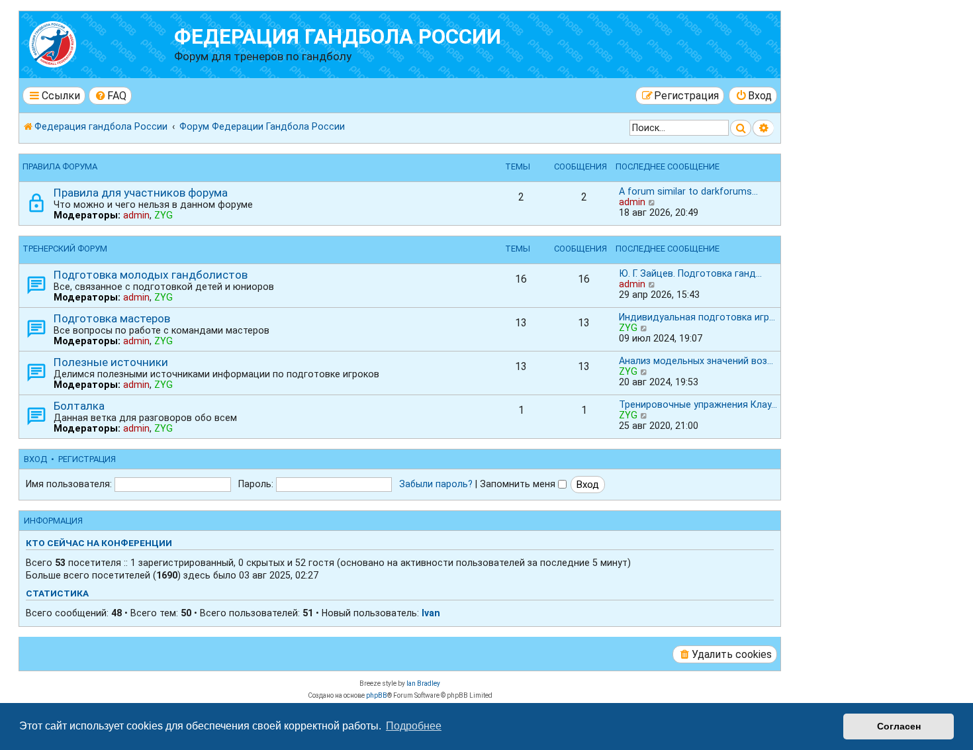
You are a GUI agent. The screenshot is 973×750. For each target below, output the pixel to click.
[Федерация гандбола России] (98, 43)
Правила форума (60, 166)
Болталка (79, 405)
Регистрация (87, 459)
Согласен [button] (899, 726)
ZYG (163, 215)
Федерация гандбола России (337, 36)
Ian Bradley (423, 683)
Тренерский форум (65, 249)
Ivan (431, 613)
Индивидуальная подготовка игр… (697, 317)
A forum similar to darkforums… (688, 191)
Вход (35, 459)
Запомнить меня (519, 484)
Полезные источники (111, 362)
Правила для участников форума (141, 192)
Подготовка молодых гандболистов (151, 274)
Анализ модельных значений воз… (696, 360)
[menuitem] (110, 96)
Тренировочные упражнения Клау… (698, 404)
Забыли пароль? (436, 484)
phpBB (376, 695)
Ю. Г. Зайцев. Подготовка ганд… (690, 273)
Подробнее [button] (413, 725)
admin (136, 215)
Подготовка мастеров (112, 318)
